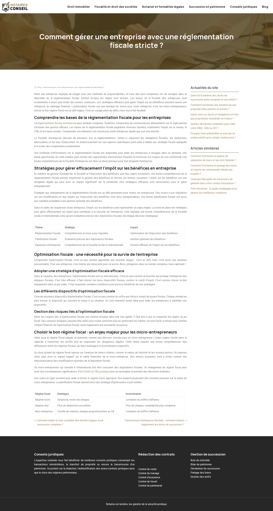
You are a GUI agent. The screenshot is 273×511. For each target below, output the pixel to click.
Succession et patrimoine (207, 7)
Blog (265, 7)
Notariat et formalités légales (163, 7)
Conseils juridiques (243, 7)
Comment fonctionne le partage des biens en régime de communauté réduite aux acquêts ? (214, 169)
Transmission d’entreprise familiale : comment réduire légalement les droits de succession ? (154, 422)
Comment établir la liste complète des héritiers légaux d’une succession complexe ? (70, 422)
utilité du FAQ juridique (96, 371)
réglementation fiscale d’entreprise (56, 123)
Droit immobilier (78, 7)
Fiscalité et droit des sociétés (116, 7)
